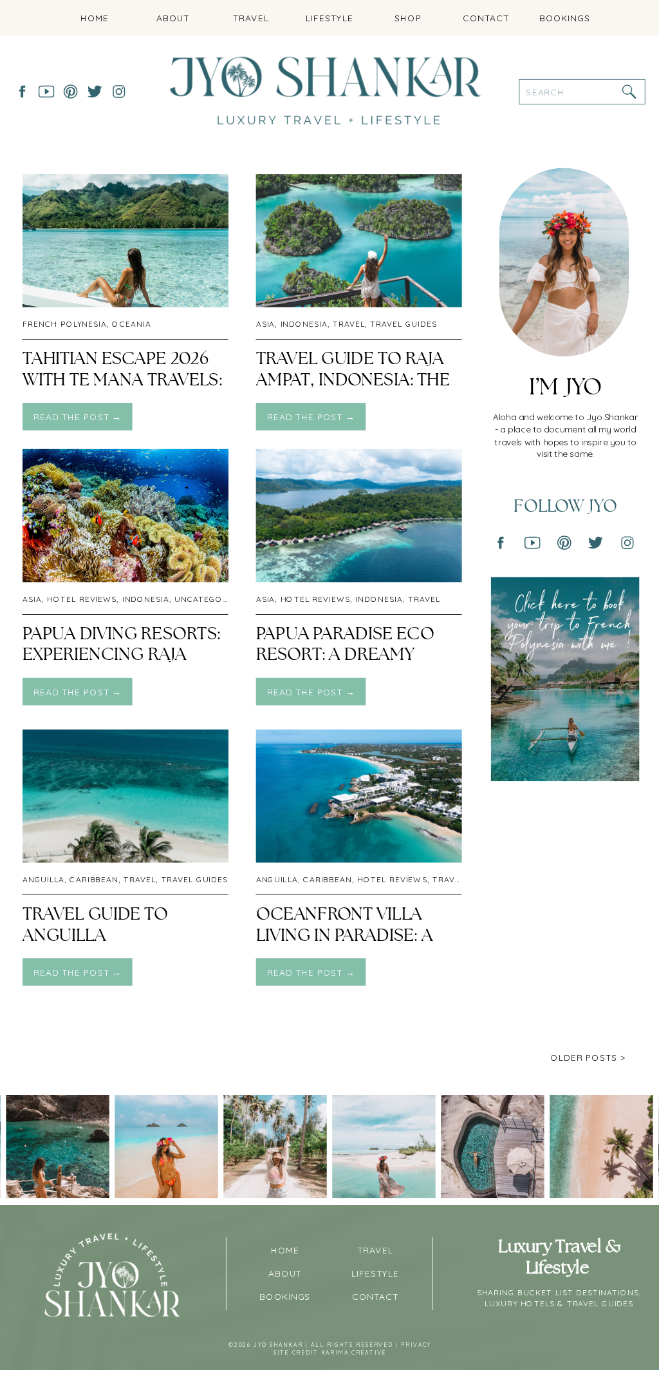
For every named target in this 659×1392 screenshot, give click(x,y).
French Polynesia (65, 324)
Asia (265, 324)
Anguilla (43, 879)
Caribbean (94, 879)
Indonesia (304, 324)
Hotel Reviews (82, 599)
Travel (349, 324)
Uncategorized (211, 599)
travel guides (403, 324)
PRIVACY (416, 1345)
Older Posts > (588, 1057)
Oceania (131, 324)
